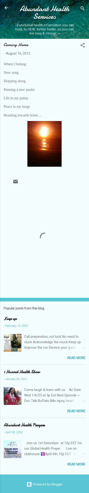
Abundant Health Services (44, 12)
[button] (82, 46)
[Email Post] (15, 183)
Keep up (10, 319)
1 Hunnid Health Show (22, 372)
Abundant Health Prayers (24, 425)
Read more (76, 358)
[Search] (82, 9)
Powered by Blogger (47, 484)
